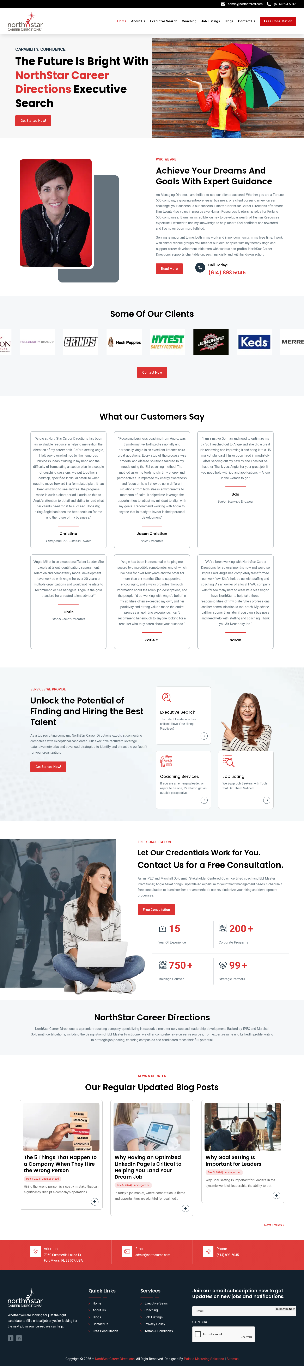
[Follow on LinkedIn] (19, 1338)
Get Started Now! (33, 121)
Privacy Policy (155, 1324)
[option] (24, 342)
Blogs (229, 21)
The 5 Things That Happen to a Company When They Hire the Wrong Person (60, 1164)
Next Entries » (274, 1225)
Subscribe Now (285, 1308)
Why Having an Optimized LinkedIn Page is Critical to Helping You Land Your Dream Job (148, 1167)
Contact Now (152, 372)
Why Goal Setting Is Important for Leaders (233, 1160)
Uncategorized (50, 1178)
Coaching (189, 21)
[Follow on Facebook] (10, 1338)
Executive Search (163, 21)
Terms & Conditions (159, 1331)
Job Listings (210, 21)
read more (83, 1202)
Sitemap (233, 1359)
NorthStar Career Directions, (115, 1359)
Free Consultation (156, 910)
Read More (169, 269)
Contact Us (246, 21)
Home (122, 21)
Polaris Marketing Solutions (204, 1359)
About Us (138, 21)
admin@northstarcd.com (245, 4)
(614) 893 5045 (285, 4)
